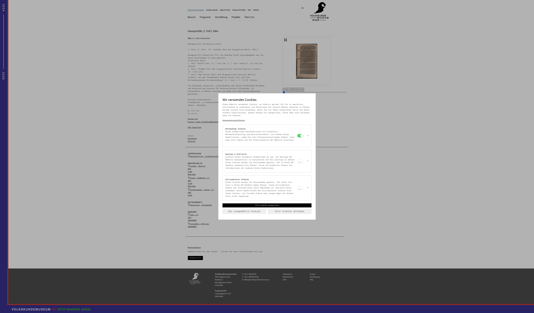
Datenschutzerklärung (233, 120)
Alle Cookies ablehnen (289, 211)
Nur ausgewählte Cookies (244, 211)
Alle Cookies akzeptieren (267, 205)
